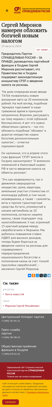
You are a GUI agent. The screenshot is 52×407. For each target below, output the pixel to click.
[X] (41, 275)
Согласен (10, 402)
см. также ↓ (43, 49)
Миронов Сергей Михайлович (22, 305)
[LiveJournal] (45, 275)
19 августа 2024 (11, 46)
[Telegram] (49, 275)
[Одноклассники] (33, 275)
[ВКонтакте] (29, 275)
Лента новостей (14, 294)
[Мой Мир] (37, 275)
